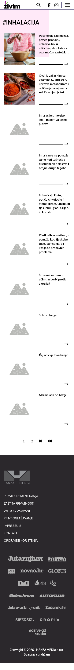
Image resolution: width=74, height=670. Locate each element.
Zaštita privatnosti (19, 503)
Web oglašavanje (17, 511)
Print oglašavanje (18, 518)
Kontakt (10, 533)
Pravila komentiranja (21, 496)
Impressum (12, 525)
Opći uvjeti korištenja (21, 540)
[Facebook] (47, 5)
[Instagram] (58, 5)
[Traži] (38, 5)
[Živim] (12, 5)
